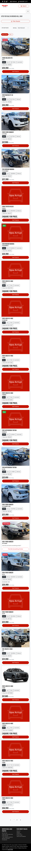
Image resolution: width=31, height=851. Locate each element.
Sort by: (15, 27)
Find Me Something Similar (15, 549)
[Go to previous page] (10, 820)
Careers (18, 832)
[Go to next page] (20, 820)
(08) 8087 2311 (24, 1)
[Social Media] (7, 1)
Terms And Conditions (21, 836)
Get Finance (15, 71)
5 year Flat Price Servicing (7, 834)
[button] (28, 11)
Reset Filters (5, 34)
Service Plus (4, 833)
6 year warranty (5, 835)
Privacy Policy (19, 835)
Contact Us (19, 833)
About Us (18, 831)
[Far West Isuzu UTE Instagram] (5, 1)
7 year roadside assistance (7, 837)
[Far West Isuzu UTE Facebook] (3, 1)
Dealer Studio (10, 849)
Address (14, 1)
